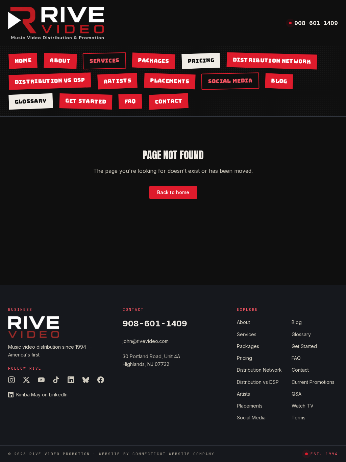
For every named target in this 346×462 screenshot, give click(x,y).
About (60, 61)
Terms (298, 417)
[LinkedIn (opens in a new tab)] (71, 379)
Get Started (85, 101)
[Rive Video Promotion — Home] (56, 23)
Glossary (31, 101)
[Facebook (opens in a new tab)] (100, 379)
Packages (153, 60)
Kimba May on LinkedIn (42, 394)
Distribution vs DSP (50, 81)
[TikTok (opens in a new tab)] (56, 379)
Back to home (173, 192)
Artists (117, 81)
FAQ (131, 101)
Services (105, 61)
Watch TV (303, 406)
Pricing (201, 61)
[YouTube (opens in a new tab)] (41, 379)
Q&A (296, 394)
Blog (279, 81)
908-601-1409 (316, 23)
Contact (168, 101)
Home (23, 61)
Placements (170, 81)
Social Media (230, 81)
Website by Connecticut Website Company (156, 454)
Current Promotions (313, 382)
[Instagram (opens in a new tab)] (11, 379)
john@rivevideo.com (146, 341)
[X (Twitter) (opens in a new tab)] (26, 379)
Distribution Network (272, 60)
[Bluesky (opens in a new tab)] (85, 379)
